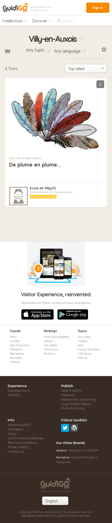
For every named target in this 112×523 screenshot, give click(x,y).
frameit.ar (63, 457)
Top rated (50, 345)
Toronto (15, 362)
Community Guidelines (25, 438)
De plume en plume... (35, 164)
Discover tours (19, 391)
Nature (83, 358)
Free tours (51, 349)
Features (68, 395)
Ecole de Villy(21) (43, 188)
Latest (48, 341)
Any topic (84, 337)
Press (12, 434)
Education (15, 429)
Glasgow (16, 349)
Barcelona (17, 353)
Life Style (84, 353)
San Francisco (19, 345)
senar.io (61, 450)
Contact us (16, 451)
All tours (49, 353)
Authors (14, 395)
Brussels (16, 358)
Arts (80, 345)
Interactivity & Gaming (78, 399)
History (83, 341)
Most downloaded (56, 337)
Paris (13, 337)
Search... (68, 21)
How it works (71, 391)
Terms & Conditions (23, 443)
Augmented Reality (76, 404)
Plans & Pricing (73, 408)
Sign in (98, 8)
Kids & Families (88, 349)
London (15, 341)
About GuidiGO (19, 425)
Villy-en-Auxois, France (25, 158)
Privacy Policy (18, 447)
